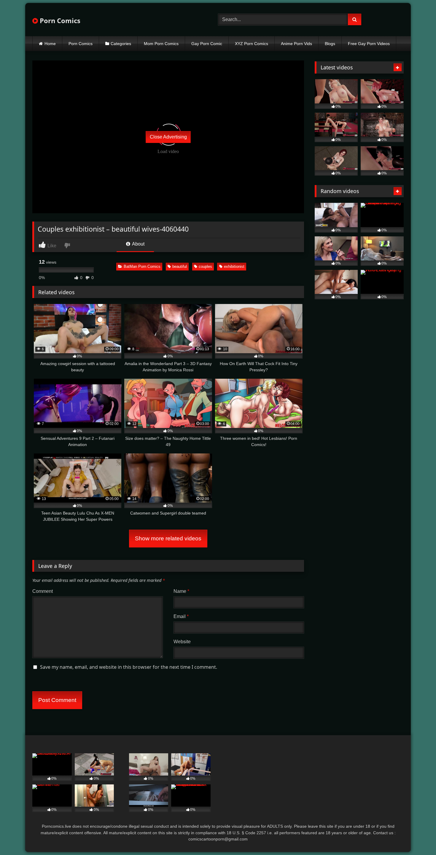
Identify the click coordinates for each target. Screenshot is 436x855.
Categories (121, 43)
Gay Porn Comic (206, 43)
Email (181, 616)
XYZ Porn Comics (251, 43)
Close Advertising (168, 136)
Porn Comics (59, 20)
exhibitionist (234, 266)
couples (205, 266)
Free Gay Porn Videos (369, 43)
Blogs (330, 43)
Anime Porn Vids (296, 43)
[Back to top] (417, 837)
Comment (42, 591)
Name (181, 591)
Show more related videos (168, 538)
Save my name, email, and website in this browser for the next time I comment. (128, 667)
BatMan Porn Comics (142, 266)
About (137, 243)
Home (50, 43)
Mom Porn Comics (161, 43)
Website (182, 641)
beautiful (179, 266)
